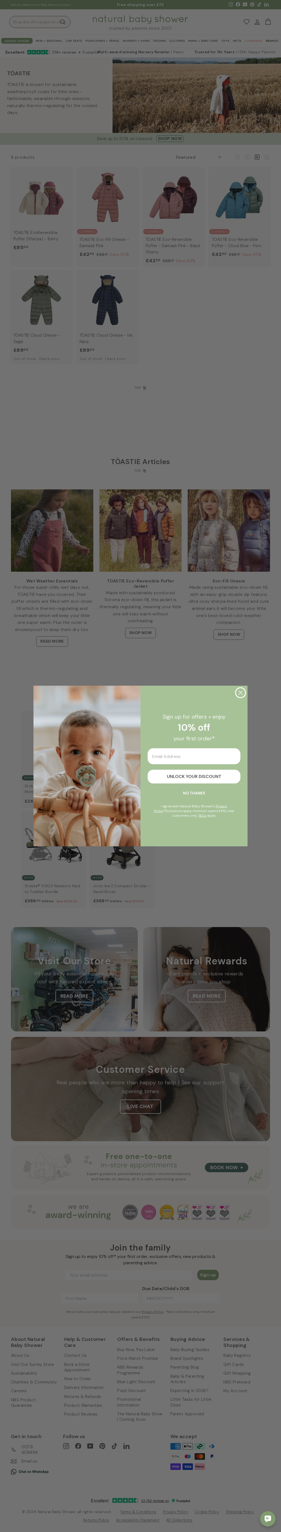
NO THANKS (194, 793)
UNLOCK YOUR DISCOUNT (194, 776)
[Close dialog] (240, 692)
